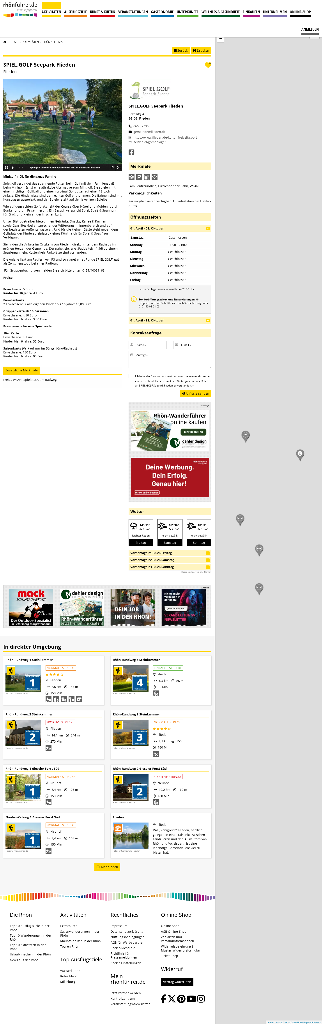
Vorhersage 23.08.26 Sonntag (152, 567)
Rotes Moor (68, 976)
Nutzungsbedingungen (128, 937)
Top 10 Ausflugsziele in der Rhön (30, 928)
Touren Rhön (69, 946)
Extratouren (69, 926)
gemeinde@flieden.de (149, 132)
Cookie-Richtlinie (123, 948)
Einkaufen (251, 11)
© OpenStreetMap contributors (304, 1022)
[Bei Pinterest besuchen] (181, 999)
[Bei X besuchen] (171, 999)
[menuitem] (310, 27)
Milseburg (67, 982)
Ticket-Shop (169, 956)
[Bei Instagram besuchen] (201, 999)
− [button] (220, 38)
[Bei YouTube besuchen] (191, 999)
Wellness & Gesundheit (221, 11)
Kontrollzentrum (123, 999)
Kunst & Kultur (102, 11)
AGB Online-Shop (173, 932)
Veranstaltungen (133, 11)
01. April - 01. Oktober (147, 228)
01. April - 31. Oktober (147, 320)
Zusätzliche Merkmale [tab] (21, 370)
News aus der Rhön (24, 960)
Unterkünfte (187, 11)
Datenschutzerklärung (127, 932)
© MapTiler (282, 1022)
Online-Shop (300, 11)
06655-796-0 (142, 126)
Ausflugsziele (75, 11)
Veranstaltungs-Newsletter (130, 1004)
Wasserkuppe (70, 971)
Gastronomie (162, 11)
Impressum (119, 926)
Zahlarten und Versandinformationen (177, 939)
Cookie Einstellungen (126, 963)
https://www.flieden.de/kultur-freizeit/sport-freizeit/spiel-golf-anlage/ (163, 139)
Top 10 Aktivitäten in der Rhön (28, 947)
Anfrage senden (197, 393)
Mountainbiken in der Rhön (80, 941)
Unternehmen (275, 11)
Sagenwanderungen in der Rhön (79, 933)
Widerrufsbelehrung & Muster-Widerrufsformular (180, 948)
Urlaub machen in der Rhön (30, 954)
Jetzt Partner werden (126, 993)
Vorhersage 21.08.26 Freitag (151, 553)
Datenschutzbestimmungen (167, 376)
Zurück (182, 50)
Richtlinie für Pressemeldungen (124, 955)
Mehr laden (108, 867)
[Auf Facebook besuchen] (163, 999)
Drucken (202, 50)
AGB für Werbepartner (127, 943)
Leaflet (270, 1022)
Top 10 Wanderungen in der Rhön (30, 937)
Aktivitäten (51, 11)
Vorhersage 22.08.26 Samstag (152, 560)
